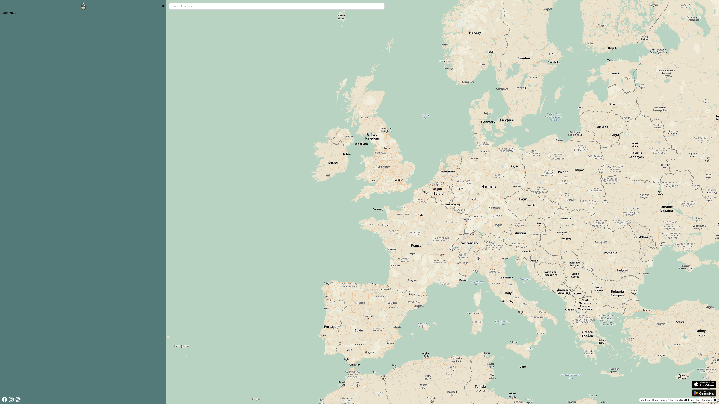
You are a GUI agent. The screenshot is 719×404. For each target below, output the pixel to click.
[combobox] (276, 6)
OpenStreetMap (704, 399)
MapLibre (645, 399)
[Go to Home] (83, 5)
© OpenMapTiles (676, 399)
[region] (442, 202)
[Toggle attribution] (715, 400)
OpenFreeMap (659, 399)
